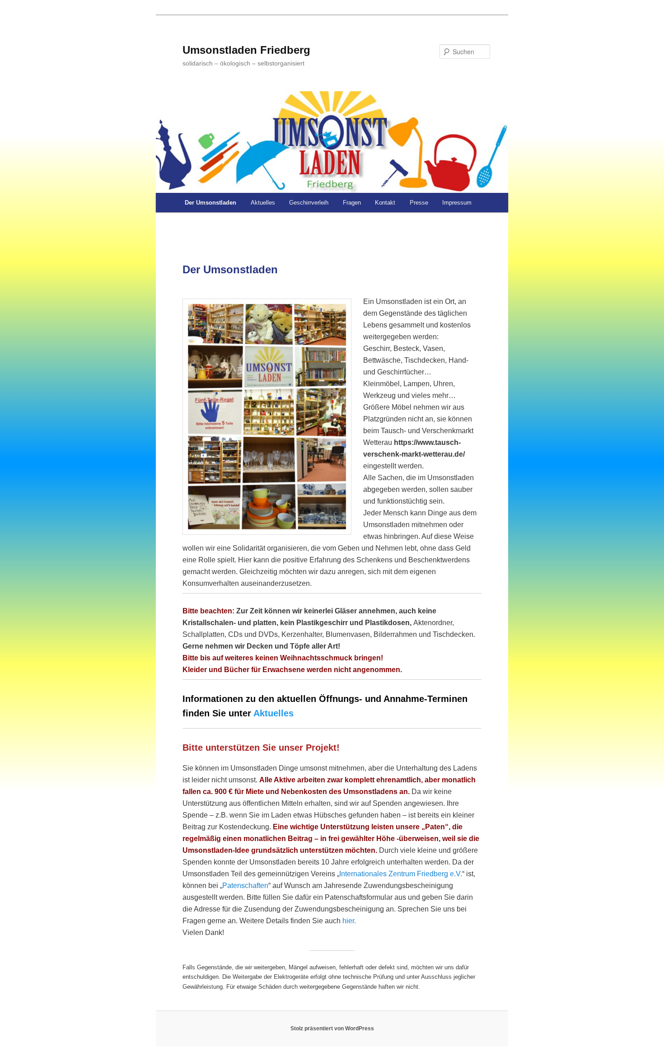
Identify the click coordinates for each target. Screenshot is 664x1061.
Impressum (457, 202)
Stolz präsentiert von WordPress (332, 1028)
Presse (419, 202)
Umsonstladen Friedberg (246, 50)
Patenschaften (245, 885)
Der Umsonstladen (210, 202)
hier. (349, 921)
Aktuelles (263, 202)
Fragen (352, 202)
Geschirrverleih (308, 202)
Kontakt (385, 202)
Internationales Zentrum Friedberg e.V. (400, 874)
